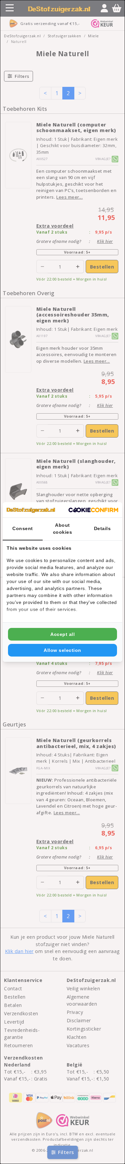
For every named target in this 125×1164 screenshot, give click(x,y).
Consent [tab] (22, 528)
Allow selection (62, 650)
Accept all (62, 634)
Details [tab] (102, 528)
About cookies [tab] (62, 528)
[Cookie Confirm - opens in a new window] (93, 509)
